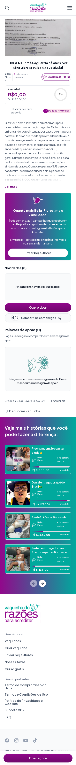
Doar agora (38, 758)
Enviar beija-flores (38, 253)
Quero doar (38, 307)
